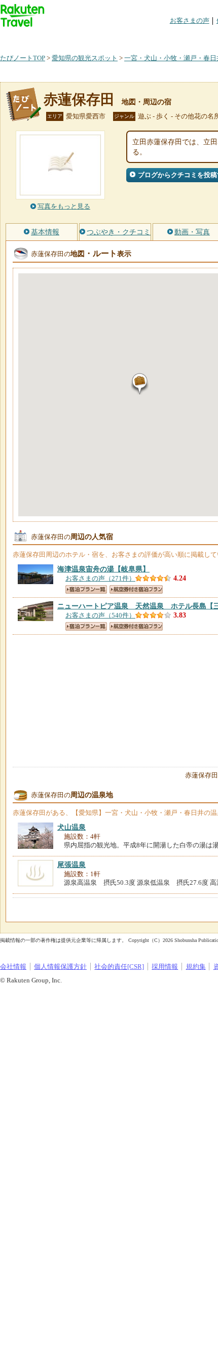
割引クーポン (160, 37)
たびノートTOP (22, 58)
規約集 (196, 966)
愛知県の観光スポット (85, 58)
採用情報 (165, 966)
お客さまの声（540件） (100, 615)
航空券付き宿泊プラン (136, 589)
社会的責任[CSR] (119, 966)
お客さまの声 (189, 20)
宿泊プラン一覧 (86, 589)
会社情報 (13, 966)
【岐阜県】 (103, 569)
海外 (77, 37)
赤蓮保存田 (79, 99)
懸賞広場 (118, 37)
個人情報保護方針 (60, 966)
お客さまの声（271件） (100, 578)
